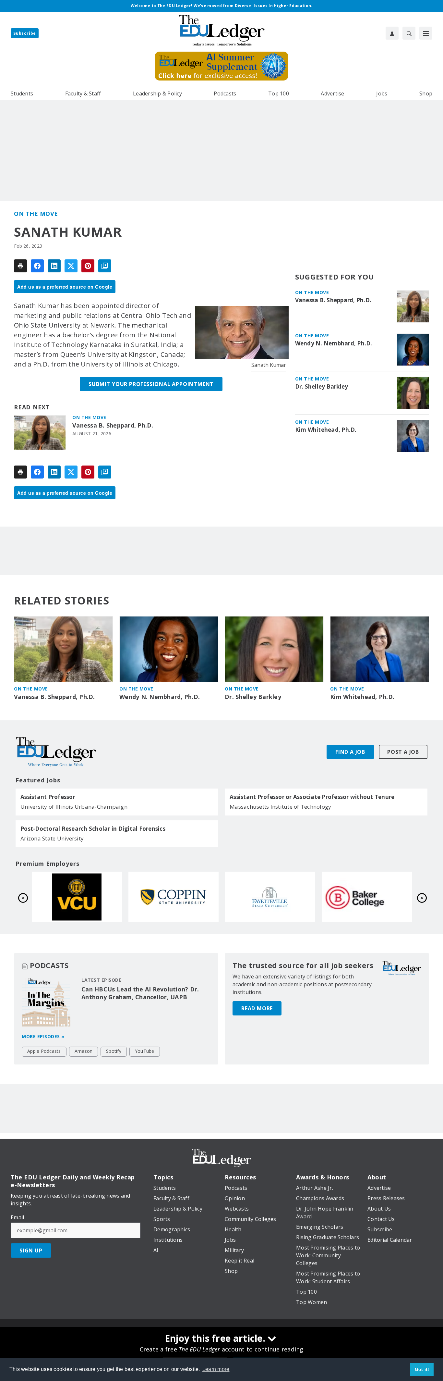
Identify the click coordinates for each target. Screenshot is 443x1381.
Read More (257, 1008)
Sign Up (30, 1250)
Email (17, 1217)
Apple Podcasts (44, 1051)
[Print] (20, 265)
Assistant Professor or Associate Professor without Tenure (312, 797)
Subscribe (24, 33)
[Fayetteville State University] (77, 897)
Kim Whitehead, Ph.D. (326, 429)
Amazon (84, 1051)
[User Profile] (392, 33)
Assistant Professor (47, 797)
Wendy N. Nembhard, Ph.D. (333, 343)
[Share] (37, 265)
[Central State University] (271, 897)
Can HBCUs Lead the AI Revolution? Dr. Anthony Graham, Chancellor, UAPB (140, 993)
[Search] (408, 33)
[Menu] (425, 33)
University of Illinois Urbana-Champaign (73, 806)
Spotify (113, 1051)
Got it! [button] (422, 1369)
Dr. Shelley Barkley (321, 386)
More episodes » (43, 1036)
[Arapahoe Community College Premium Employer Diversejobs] (367, 897)
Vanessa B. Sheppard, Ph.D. (112, 425)
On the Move (36, 214)
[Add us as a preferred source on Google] (104, 265)
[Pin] (87, 265)
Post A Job (403, 751)
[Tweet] (71, 265)
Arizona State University (52, 838)
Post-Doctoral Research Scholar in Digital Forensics (92, 828)
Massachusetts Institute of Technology (280, 806)
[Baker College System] (174, 897)
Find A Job (350, 751)
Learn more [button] (216, 1369)
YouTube (144, 1051)
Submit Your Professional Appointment (151, 384)
